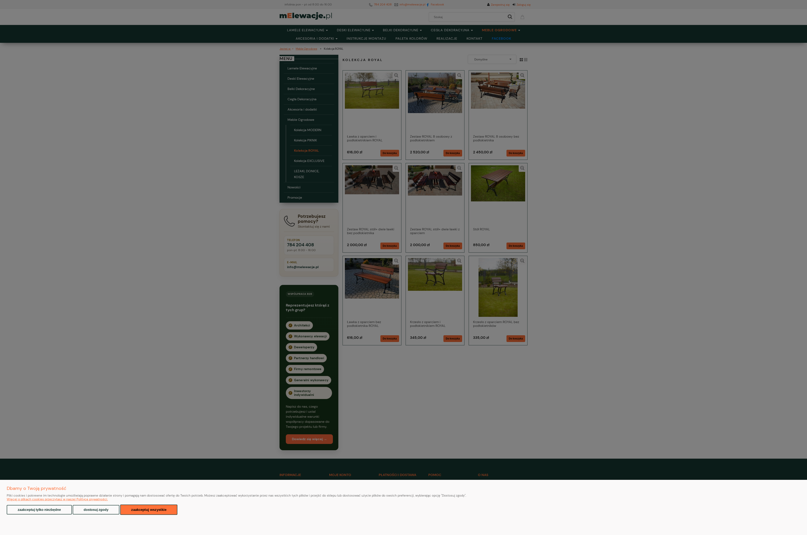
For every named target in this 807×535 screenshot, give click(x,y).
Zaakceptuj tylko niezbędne (39, 510)
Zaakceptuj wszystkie (148, 510)
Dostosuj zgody (96, 510)
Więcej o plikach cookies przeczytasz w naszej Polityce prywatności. (57, 499)
